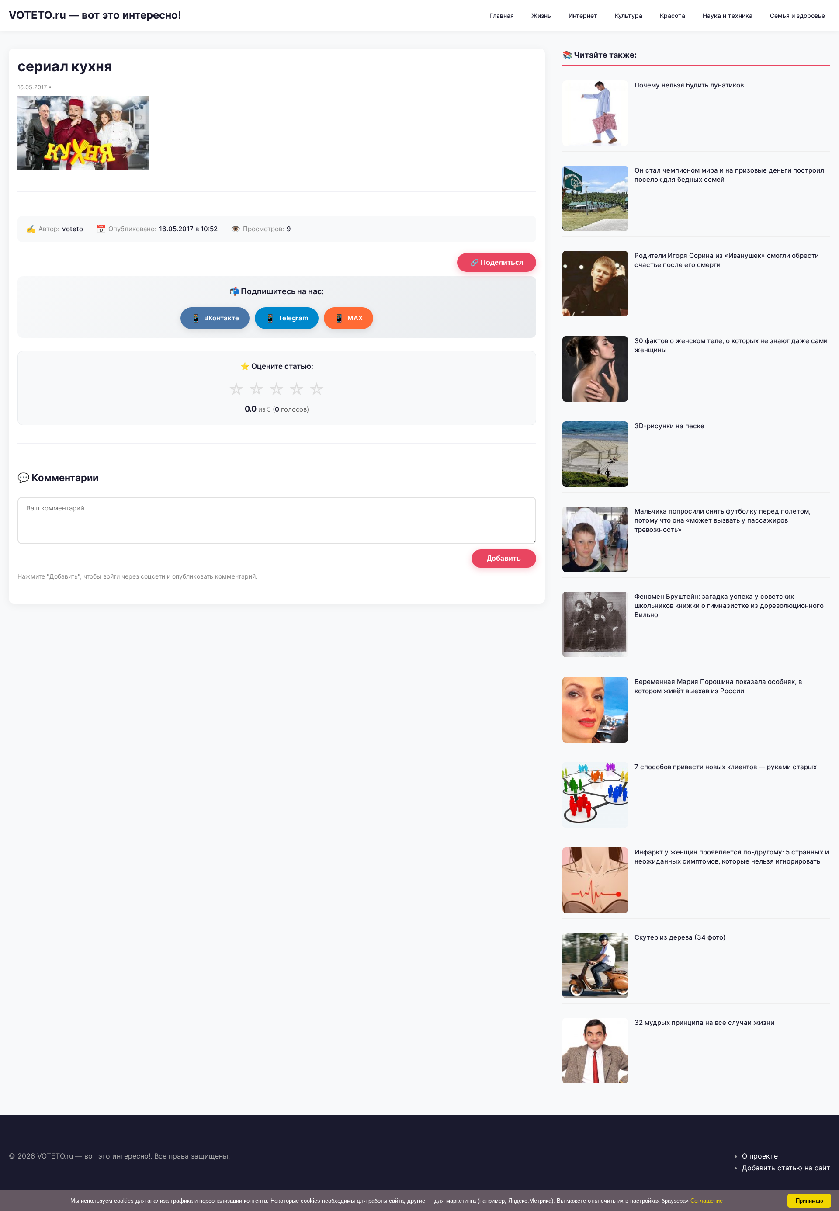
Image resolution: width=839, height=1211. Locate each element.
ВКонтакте (215, 318)
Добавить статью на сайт (786, 1167)
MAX (348, 318)
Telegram (286, 318)
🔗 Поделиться (496, 262)
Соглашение (706, 1200)
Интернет (583, 15)
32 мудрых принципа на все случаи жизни (704, 1022)
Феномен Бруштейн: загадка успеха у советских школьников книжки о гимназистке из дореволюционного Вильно (729, 605)
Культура (628, 15)
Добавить (504, 558)
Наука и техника (727, 15)
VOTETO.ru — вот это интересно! (95, 15)
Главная (501, 15)
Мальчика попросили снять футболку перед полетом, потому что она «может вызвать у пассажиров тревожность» (722, 520)
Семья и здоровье (797, 15)
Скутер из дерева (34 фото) (680, 937)
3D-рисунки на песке (669, 426)
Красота (672, 15)
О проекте (760, 1156)
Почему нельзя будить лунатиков (689, 85)
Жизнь (541, 15)
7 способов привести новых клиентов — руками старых (725, 767)
